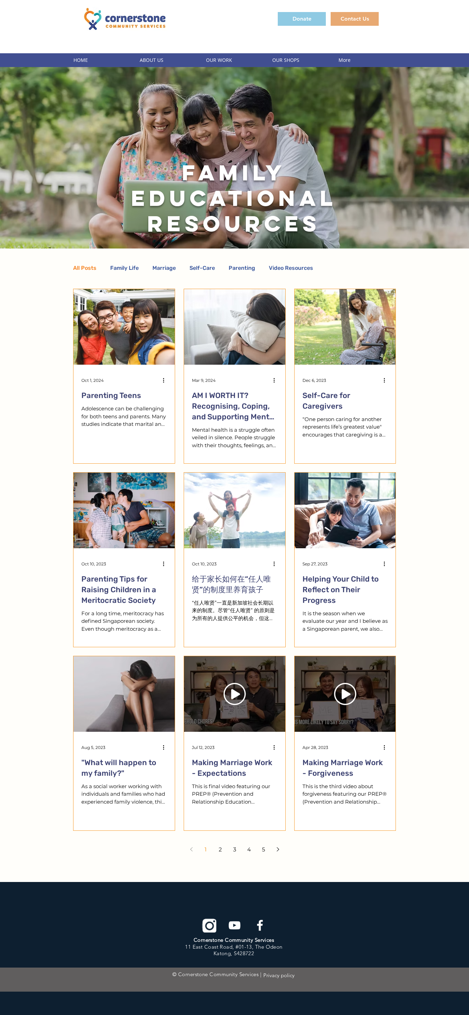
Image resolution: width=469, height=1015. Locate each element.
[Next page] (278, 849)
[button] (168, 60)
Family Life (124, 268)
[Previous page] (191, 849)
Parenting (242, 268)
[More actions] (166, 380)
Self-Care (202, 268)
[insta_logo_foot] (209, 925)
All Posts (84, 268)
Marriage (164, 268)
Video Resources (291, 268)
